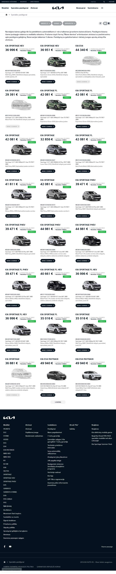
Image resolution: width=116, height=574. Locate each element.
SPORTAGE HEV (9, 478)
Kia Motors (7, 510)
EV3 (4, 443)
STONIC (6, 436)
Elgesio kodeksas (9, 520)
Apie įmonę (7, 506)
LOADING (58, 402)
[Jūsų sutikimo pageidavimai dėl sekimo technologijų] (12, 570)
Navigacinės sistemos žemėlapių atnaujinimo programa (56, 466)
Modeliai (5, 8)
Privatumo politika (10, 524)
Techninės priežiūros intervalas (55, 446)
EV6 (4, 467)
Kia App (50, 476)
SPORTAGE (7, 474)
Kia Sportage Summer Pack (102, 444)
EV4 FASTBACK (8, 450)
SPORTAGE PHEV (9, 481)
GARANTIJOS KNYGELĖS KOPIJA (48, 567)
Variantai (69, 23)
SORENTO (7, 488)
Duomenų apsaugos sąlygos (13, 538)
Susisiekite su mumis (11, 517)
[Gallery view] (105, 23)
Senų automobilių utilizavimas (54, 452)
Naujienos (23, 1)
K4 (4, 460)
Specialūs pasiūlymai (19, 8)
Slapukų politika (9, 527)
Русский (111, 1)
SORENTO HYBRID (10, 492)
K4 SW (5, 464)
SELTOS (6, 471)
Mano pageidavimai (55, 432)
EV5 (4, 485)
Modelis (44, 23)
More (102, 7)
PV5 (4, 502)
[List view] (109, 23)
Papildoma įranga (31, 432)
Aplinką (72, 429)
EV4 (4, 446)
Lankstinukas (34, 1)
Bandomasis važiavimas (9, 1)
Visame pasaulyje (107, 546)
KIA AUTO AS (6, 14)
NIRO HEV (7, 453)
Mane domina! (12, 82)
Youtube (10, 546)
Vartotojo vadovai (54, 472)
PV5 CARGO (7, 499)
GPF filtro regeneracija (56, 479)
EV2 (4, 432)
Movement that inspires (12, 513)
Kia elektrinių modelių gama (102, 432)
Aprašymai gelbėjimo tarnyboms (15, 531)
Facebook (4, 546)
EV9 (4, 495)
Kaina (56, 23)
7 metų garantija (54, 436)
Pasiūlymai (52, 429)
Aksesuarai (80, 8)
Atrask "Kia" (74, 425)
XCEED (5, 439)
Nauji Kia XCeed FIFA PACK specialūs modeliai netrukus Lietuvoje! (102, 438)
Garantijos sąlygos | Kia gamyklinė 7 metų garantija (58, 440)
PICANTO (6, 429)
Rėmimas (6, 534)
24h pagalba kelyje (54, 460)
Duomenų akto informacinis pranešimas (58, 484)
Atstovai (34, 8)
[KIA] (58, 7)
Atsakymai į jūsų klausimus (57, 457)
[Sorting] (100, 23)
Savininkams (93, 8)
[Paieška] (104, 1)
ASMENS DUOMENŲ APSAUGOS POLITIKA (18, 567)
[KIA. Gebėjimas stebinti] (9, 417)
